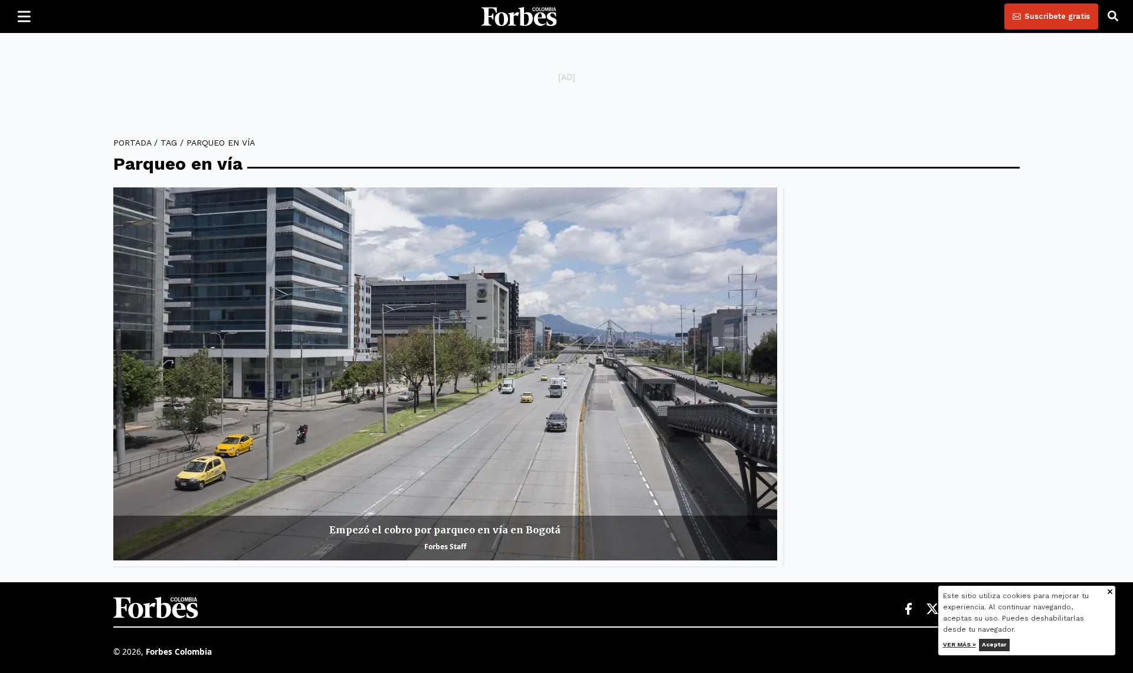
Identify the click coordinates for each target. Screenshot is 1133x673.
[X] (933, 609)
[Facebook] (908, 609)
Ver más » (959, 644)
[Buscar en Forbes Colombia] (1113, 16)
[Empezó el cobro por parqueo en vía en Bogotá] (445, 373)
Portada (132, 142)
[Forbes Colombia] (519, 16)
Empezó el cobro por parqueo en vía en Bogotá (445, 530)
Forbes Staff (445, 547)
